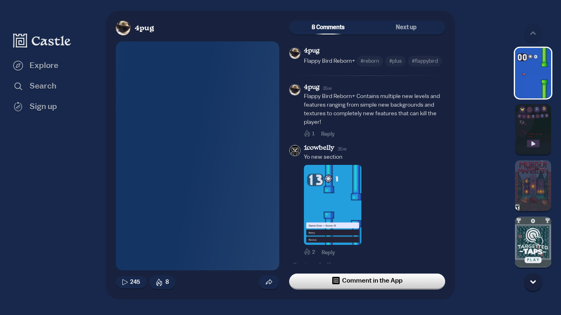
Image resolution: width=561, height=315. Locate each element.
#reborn (370, 61)
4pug (144, 28)
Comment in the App (372, 280)
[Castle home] (42, 41)
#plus (395, 61)
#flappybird (425, 61)
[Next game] (533, 282)
